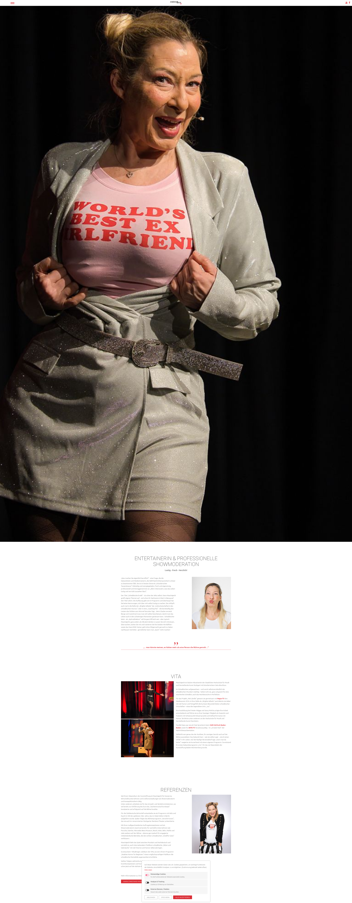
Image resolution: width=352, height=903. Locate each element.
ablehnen (151, 897)
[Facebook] (349, 2)
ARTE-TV (191, 728)
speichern (165, 897)
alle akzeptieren (182, 897)
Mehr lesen (148, 870)
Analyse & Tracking (157, 882)
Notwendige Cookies (158, 874)
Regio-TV (220, 698)
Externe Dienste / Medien (160, 889)
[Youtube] (346, 2)
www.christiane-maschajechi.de (137, 881)
